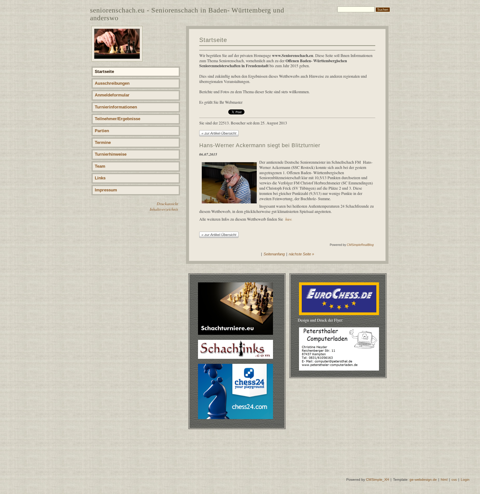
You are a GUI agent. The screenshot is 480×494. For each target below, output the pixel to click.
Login (465, 480)
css (454, 480)
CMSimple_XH (377, 480)
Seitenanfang (274, 254)
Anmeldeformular (112, 95)
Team (100, 166)
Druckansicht (167, 203)
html (444, 480)
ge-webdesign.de (423, 480)
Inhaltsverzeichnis (164, 209)
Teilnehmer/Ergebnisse (117, 118)
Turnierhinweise (110, 154)
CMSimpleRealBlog (360, 245)
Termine (103, 142)
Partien (102, 130)
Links (100, 178)
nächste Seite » (301, 254)
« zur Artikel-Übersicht (219, 133)
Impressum (106, 190)
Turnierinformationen (116, 107)
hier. (288, 219)
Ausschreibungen (112, 83)
